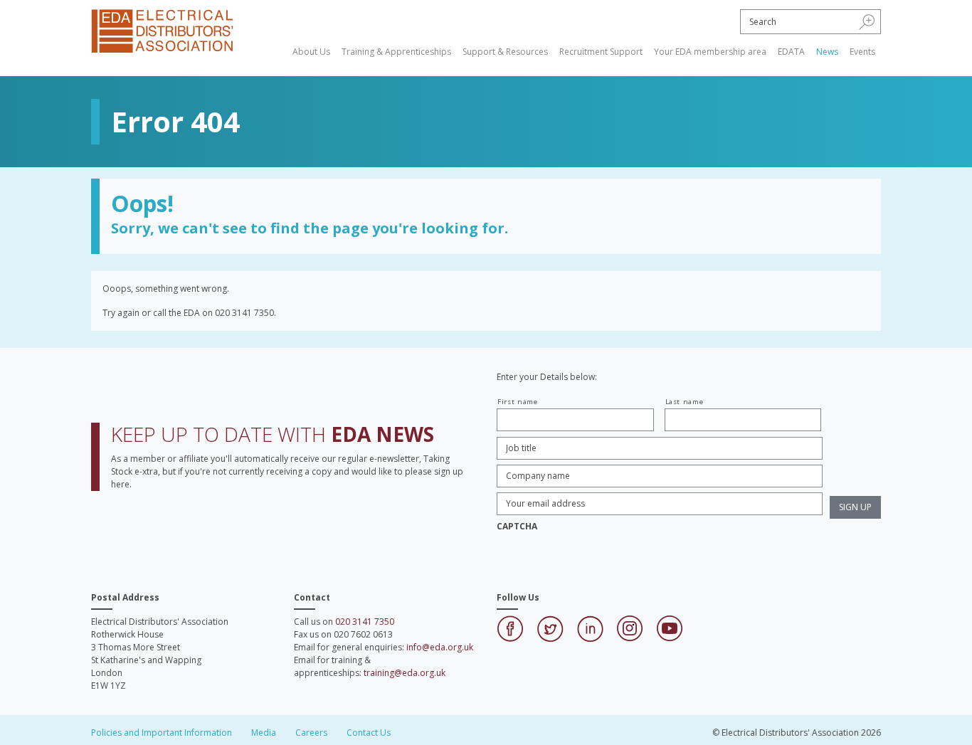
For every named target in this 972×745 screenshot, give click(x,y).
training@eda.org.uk (404, 673)
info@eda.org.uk (439, 647)
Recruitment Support (601, 52)
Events (862, 52)
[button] (867, 21)
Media (263, 732)
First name (517, 401)
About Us (311, 52)
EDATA (791, 52)
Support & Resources (505, 52)
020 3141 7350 (364, 621)
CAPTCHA (517, 526)
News (827, 52)
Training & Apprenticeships (396, 52)
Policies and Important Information (161, 732)
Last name (684, 401)
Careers (311, 732)
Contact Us (369, 732)
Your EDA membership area (710, 52)
